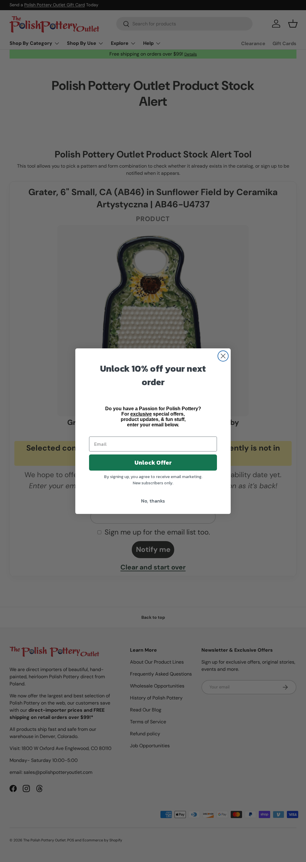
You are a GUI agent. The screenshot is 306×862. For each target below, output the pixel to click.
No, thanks (153, 500)
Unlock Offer (153, 462)
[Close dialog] (223, 356)
